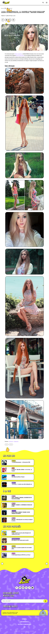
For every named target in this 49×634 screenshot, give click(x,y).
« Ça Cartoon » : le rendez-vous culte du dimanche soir (22, 484)
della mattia (32, 631)
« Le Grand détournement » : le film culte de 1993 (21, 462)
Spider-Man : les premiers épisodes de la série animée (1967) (22, 548)
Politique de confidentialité (24, 624)
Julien (14, 15)
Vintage (13, 460)
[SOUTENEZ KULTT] (24, 610)
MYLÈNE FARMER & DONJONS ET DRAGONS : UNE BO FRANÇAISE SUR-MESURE (21, 512)
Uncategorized (9, 8)
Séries (13, 553)
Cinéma (13, 496)
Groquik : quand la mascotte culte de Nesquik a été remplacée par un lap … (21, 533)
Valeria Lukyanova (18, 53)
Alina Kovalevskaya (20, 55)
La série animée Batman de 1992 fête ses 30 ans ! (21, 555)
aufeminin (11, 441)
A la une (13, 482)
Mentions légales (24, 621)
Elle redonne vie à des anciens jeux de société (20, 540)
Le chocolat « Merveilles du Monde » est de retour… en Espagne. (22, 470)
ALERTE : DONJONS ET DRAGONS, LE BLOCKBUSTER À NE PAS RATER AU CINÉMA (22, 498)
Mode (13, 475)
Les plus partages (15, 538)
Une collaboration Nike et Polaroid (18, 477)
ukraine (11, 444)
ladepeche (16, 441)
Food (13, 468)
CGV (24, 627)
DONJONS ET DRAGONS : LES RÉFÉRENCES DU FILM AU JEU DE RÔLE (22, 505)
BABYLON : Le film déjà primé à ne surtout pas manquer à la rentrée (22, 520)
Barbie (6, 444)
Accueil (2, 8)
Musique (14, 510)
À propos (24, 619)
